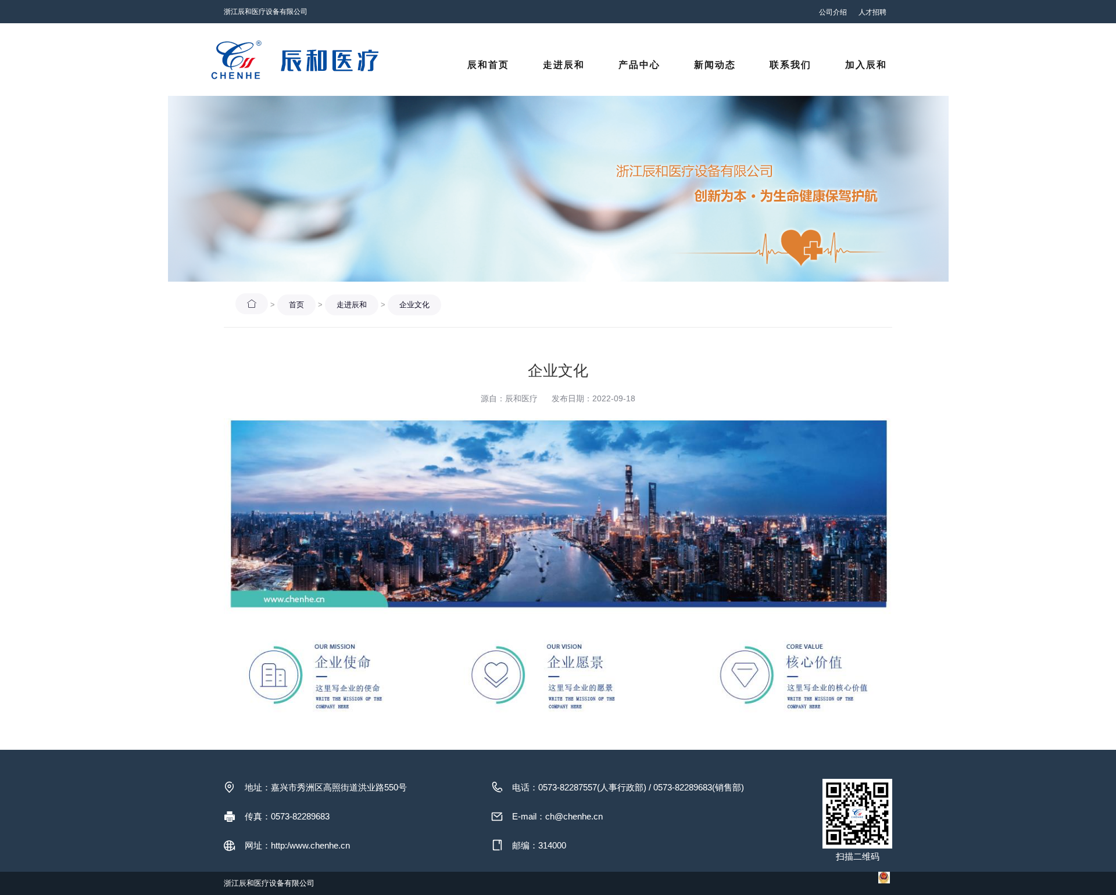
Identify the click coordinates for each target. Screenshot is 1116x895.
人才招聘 (872, 12)
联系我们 (790, 65)
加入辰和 (866, 65)
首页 (296, 304)
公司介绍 (833, 12)
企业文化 (414, 304)
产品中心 (639, 65)
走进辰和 (564, 65)
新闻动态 (715, 65)
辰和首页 (488, 65)
